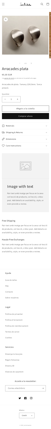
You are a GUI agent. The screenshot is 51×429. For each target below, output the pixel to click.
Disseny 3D (9, 366)
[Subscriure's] (43, 388)
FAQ (6, 286)
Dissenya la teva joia (13, 354)
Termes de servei (12, 332)
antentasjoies (27, 425)
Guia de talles (11, 280)
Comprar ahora (25, 116)
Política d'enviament (14, 320)
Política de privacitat (14, 314)
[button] (3, 4)
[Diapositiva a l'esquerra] (20, 63)
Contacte (9, 292)
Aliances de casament (14, 372)
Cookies (8, 337)
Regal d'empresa (12, 360)
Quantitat (5, 94)
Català (24, 415)
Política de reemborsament (16, 326)
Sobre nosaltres (12, 297)
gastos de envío (9, 78)
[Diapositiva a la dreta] (31, 63)
